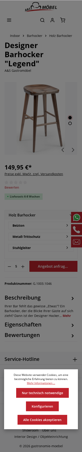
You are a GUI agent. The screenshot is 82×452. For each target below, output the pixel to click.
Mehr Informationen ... (41, 383)
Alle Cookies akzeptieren (42, 420)
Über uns (49, 430)
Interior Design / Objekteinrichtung (41, 436)
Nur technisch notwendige (42, 393)
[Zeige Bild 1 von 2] (70, 117)
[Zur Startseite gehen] (41, 7)
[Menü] (9, 20)
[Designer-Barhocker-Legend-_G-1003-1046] (41, 118)
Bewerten (12, 187)
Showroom (30, 430)
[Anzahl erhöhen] (23, 266)
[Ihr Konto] (52, 20)
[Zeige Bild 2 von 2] (70, 123)
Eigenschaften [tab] (23, 324)
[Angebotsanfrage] (72, 20)
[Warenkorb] (62, 20)
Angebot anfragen (53, 266)
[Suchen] (42, 20)
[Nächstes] (72, 150)
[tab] (40, 305)
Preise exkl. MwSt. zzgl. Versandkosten (34, 174)
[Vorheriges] (63, 150)
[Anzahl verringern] (9, 266)
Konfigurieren (42, 406)
